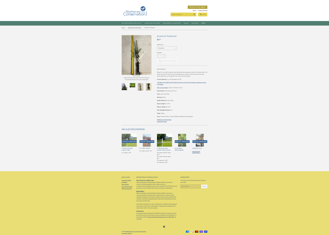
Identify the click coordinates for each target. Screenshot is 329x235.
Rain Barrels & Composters (172, 23)
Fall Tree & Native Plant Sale (131, 23)
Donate (186, 23)
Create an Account (202, 10)
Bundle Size (160, 44)
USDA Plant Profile (162, 121)
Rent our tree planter (162, 87)
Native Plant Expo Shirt (152, 23)
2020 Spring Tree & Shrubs (134, 27)
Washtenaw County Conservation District (136, 231)
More (203, 23)
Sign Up (204, 186)
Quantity (159, 52)
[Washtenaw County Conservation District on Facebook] (164, 227)
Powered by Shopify (127, 233)
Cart (204, 14)
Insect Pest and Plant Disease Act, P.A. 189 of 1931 (161, 217)
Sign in (194, 10)
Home (123, 27)
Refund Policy (125, 184)
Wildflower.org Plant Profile (164, 120)
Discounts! (195, 23)
